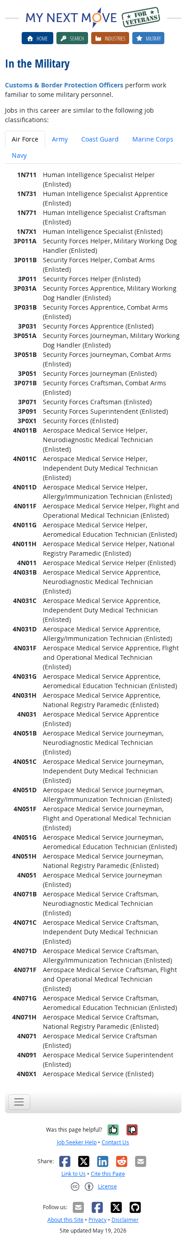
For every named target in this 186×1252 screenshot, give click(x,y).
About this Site (65, 1220)
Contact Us (115, 1142)
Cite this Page (108, 1174)
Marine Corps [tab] (152, 139)
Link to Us (73, 1174)
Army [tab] (60, 139)
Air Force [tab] (25, 139)
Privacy (97, 1220)
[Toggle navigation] (19, 1102)
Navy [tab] (19, 155)
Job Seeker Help (77, 1142)
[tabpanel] (93, 624)
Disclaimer (125, 1220)
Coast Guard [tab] (100, 139)
